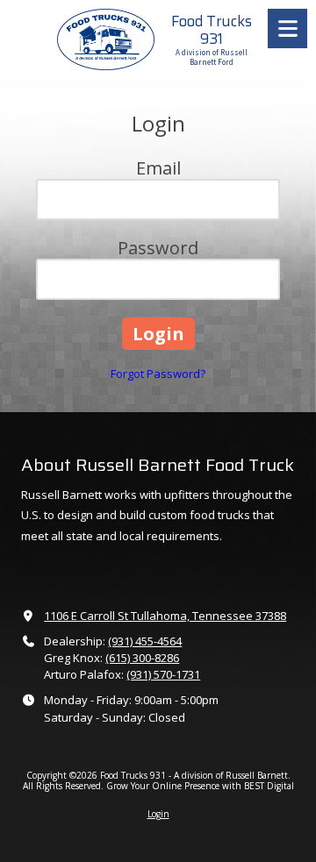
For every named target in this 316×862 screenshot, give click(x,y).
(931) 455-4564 (145, 641)
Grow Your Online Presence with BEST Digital (200, 786)
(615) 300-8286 (142, 658)
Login (158, 814)
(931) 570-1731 (163, 674)
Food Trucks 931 (211, 30)
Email (158, 168)
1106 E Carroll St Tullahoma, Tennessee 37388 (165, 615)
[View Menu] (287, 28)
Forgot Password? (158, 373)
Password (158, 248)
